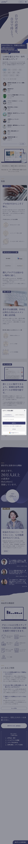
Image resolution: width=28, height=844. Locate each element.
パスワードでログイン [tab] (19, 414)
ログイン (14, 423)
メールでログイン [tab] (8, 414)
